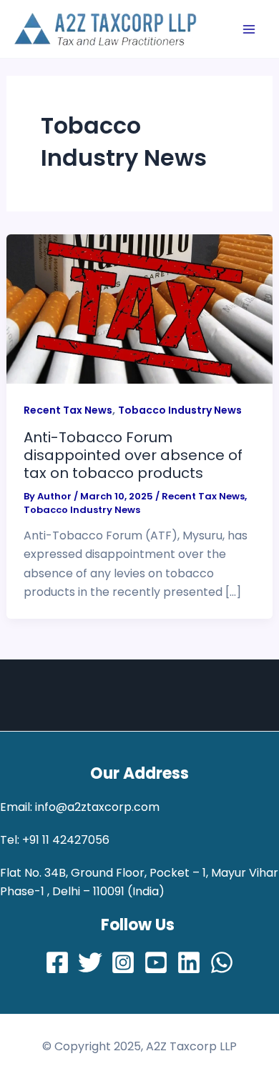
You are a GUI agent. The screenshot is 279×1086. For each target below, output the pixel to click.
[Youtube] (156, 962)
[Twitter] (90, 962)
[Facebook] (57, 962)
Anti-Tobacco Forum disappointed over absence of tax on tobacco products (133, 454)
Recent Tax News (68, 410)
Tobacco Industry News (180, 410)
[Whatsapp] (222, 962)
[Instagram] (123, 962)
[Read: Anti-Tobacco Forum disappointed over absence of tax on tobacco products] (139, 308)
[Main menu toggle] (249, 29)
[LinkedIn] (189, 962)
